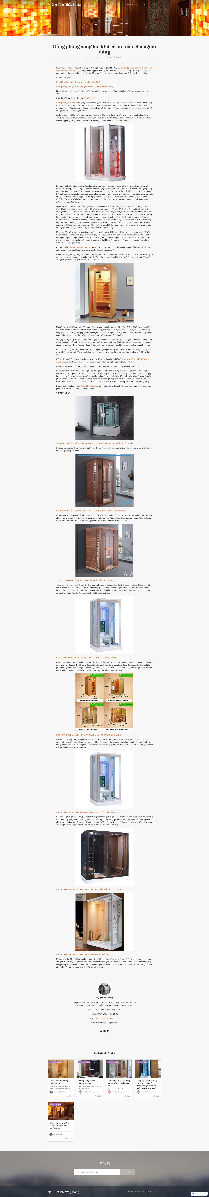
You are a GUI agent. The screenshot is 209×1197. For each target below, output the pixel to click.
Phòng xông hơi (113, 57)
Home (120, 4)
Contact (155, 4)
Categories (132, 4)
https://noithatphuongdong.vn (107, 1018)
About (144, 4)
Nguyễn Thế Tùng (104, 997)
